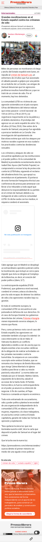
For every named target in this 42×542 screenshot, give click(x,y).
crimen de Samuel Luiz (21, 75)
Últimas (6, 7)
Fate (36, 7)
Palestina (31, 7)
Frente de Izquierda (22, 7)
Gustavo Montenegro (16, 34)
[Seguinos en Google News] (36, 36)
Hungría (35, 318)
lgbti (36, 463)
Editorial (12, 7)
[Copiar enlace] (31, 539)
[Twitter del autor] (9, 37)
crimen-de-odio (8, 463)
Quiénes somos (21, 532)
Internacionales (8, 13)
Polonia (26, 318)
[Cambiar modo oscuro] (37, 532)
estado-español (24, 463)
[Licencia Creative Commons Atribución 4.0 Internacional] (7, 534)
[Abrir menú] (2, 3)
